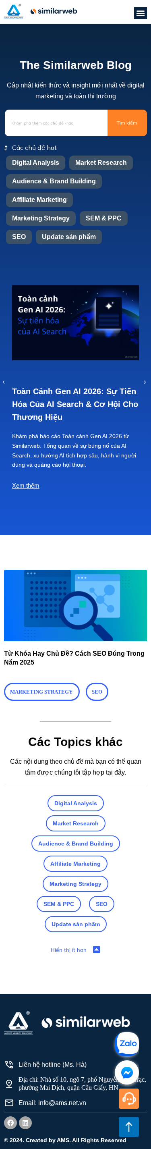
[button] (140, 13)
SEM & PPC (104, 218)
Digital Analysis (35, 162)
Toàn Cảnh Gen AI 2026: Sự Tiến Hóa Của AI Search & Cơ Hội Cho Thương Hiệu (75, 404)
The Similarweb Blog (76, 65)
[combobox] (56, 123)
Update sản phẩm (69, 236)
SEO (19, 236)
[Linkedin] (25, 1122)
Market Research (101, 162)
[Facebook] (10, 1122)
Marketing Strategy (41, 218)
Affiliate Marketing (39, 199)
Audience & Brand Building (54, 181)
